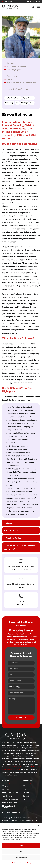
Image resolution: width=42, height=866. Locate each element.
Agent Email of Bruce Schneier (21, 584)
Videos (9, 523)
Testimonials (12, 530)
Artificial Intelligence (13, 98)
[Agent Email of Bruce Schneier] (21, 578)
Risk (17, 103)
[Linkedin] (39, 1)
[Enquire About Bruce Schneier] (21, 561)
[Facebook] (28, 1)
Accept (21, 845)
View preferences (21, 857)
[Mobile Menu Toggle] (38, 6)
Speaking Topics (13, 538)
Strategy (24, 103)
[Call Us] (21, 596)
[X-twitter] (31, 1)
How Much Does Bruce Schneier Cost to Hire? (19, 547)
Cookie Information (16, 863)
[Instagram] (33, 1)
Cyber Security (28, 98)
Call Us (21, 601)
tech (31, 103)
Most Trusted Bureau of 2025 (15, 767)
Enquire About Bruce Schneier (21, 566)
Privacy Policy (27, 863)
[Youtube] (36, 1)
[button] (39, 825)
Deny (21, 851)
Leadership (9, 103)
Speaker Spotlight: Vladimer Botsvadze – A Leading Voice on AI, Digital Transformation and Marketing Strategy (20, 820)
